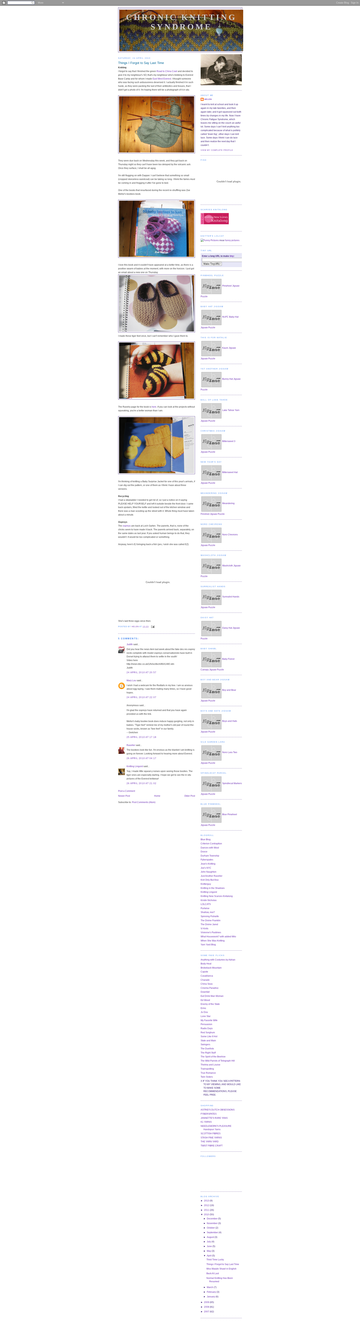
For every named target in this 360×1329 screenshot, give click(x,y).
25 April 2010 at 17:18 (141, 737)
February (212, 1292)
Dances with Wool (210, 847)
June (209, 1246)
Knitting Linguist (135, 766)
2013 (207, 1200)
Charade (205, 980)
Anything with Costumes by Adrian (218, 959)
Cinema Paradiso (209, 988)
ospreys (127, 525)
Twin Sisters (207, 1077)
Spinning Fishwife (210, 916)
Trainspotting (207, 1069)
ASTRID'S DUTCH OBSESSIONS (218, 1109)
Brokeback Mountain (211, 967)
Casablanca (207, 976)
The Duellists (207, 1048)
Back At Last (212, 1273)
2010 (207, 1214)
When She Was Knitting (213, 940)
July (209, 1241)
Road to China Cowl (167, 71)
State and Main (208, 1040)
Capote (204, 971)
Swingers (205, 1044)
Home (157, 796)
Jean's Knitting (208, 863)
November (212, 1223)
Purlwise (205, 908)
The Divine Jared (209, 924)
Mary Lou (131, 680)
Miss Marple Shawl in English (221, 1268)
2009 (207, 1302)
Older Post (189, 796)
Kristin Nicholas (209, 900)
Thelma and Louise (210, 1064)
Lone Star (206, 1016)
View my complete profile (217, 150)
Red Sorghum (208, 1032)
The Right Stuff (208, 1052)
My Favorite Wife (209, 1020)
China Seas (207, 984)
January (211, 1296)
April (209, 1255)
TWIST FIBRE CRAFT (212, 1145)
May (209, 1251)
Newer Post (124, 796)
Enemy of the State (210, 1004)
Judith (130, 644)
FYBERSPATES (209, 1114)
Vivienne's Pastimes (211, 932)
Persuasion (206, 1024)
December (212, 1218)
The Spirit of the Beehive (213, 1056)
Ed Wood (205, 1000)
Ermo (203, 1008)
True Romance (208, 1073)
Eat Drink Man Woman (212, 996)
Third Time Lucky (215, 1259)
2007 (207, 1311)
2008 (207, 1307)
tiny (232, 256)
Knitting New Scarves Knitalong (217, 896)
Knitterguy (206, 884)
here (154, 407)
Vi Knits (204, 928)
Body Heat (206, 963)
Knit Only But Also (210, 880)
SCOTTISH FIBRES (210, 1133)
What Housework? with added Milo (218, 936)
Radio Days (207, 1028)
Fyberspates (207, 859)
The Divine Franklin (210, 920)
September (213, 1232)
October (211, 1227)
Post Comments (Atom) (143, 802)
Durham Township (210, 855)
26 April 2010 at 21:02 (141, 783)
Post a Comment (126, 791)
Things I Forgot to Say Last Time (222, 1264)
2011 (207, 1210)
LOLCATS (206, 904)
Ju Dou (204, 1012)
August (210, 1237)
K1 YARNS (206, 1122)
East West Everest (162, 78)
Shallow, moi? (208, 912)
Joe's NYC (206, 868)
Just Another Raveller (211, 876)
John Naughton (208, 872)
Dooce (204, 851)
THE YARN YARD (210, 1141)
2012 (207, 1205)
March (210, 1287)
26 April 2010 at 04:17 (141, 758)
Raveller (131, 745)
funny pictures (232, 240)
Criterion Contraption (211, 843)
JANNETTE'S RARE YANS (214, 1118)
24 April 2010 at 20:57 (141, 672)
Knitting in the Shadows (213, 888)
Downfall (205, 992)
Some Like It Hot (209, 1036)
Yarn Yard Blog (208, 944)
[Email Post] (152, 626)
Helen (208, 99)
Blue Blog (206, 839)
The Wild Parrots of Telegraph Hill (218, 1060)
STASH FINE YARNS (211, 1137)
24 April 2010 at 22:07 (141, 697)
